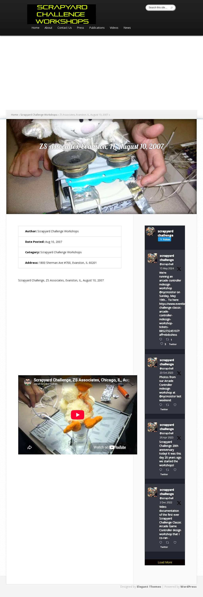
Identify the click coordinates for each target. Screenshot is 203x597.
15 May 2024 (167, 268)
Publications (97, 28)
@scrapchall (166, 264)
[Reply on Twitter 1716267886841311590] (161, 405)
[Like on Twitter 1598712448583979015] (176, 542)
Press (80, 28)
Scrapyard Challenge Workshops (38, 114)
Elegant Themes (149, 586)
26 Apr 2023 (166, 437)
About (48, 28)
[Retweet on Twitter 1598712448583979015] (168, 542)
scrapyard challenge (167, 258)
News (127, 28)
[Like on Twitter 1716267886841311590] (176, 405)
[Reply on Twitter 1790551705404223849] (161, 339)
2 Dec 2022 (166, 502)
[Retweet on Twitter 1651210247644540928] (168, 470)
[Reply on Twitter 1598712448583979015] (161, 542)
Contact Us (64, 28)
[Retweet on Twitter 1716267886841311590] (168, 405)
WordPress (188, 586)
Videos (114, 28)
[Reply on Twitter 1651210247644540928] (161, 470)
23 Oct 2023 (166, 372)
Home (35, 28)
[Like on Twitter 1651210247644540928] (176, 470)
